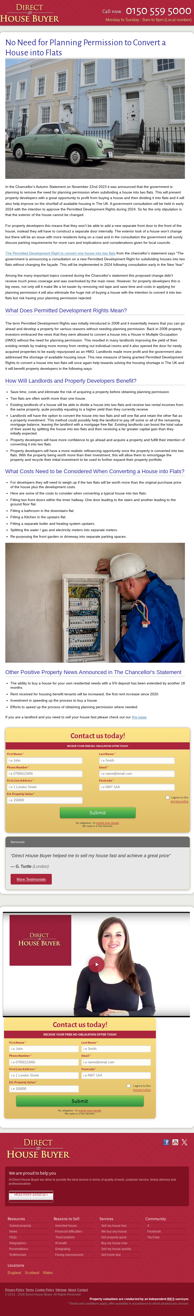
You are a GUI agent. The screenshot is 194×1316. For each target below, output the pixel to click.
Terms (30, 1290)
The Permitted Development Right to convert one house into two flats (60, 253)
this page (139, 717)
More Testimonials (31, 879)
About (72, 1290)
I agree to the (179, 799)
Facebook (154, 1231)
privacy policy (179, 801)
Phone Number (18, 767)
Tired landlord (65, 1237)
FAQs (13, 1237)
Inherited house (66, 1225)
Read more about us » (31, 1194)
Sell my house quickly (116, 1249)
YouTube (153, 1237)
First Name (15, 754)
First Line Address (20, 780)
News (13, 1231)
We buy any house (114, 1231)
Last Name (107, 754)
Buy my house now (114, 1243)
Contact (82, 1290)
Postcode (106, 780)
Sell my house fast (113, 1225)
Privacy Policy (14, 1290)
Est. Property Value (21, 794)
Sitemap (61, 1290)
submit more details (107, 823)
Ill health (61, 1243)
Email (104, 767)
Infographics (17, 1243)
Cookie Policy (44, 1290)
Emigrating (62, 1249)
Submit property (20, 1225)
